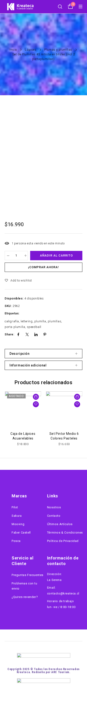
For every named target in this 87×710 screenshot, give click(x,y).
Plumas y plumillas (58, 49)
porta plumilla (15, 327)
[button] (77, 397)
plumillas (54, 321)
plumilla (40, 321)
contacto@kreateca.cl (63, 593)
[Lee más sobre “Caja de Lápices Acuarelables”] (36, 397)
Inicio (13, 49)
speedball (34, 327)
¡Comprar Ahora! (43, 267)
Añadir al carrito (56, 255)
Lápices (30, 49)
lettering (26, 321)
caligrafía (12, 321)
